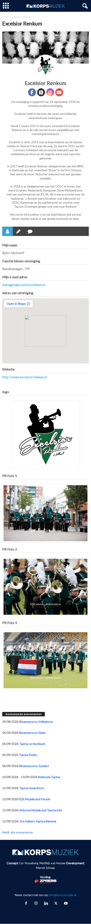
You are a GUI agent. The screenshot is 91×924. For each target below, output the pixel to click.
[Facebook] (26, 903)
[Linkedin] (46, 903)
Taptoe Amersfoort (31, 788)
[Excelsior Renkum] (45, 66)
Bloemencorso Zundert (34, 766)
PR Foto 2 (9, 549)
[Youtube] (65, 903)
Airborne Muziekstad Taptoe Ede (40, 810)
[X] (56, 903)
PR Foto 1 (9, 476)
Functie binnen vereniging (21, 261)
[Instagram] (36, 903)
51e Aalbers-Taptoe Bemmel (37, 821)
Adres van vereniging (17, 293)
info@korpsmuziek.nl (62, 895)
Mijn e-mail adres (14, 277)
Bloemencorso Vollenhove (36, 721)
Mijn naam (9, 245)
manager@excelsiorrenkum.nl (23, 285)
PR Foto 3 (9, 623)
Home (5, 16)
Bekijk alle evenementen (17, 832)
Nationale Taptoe (49, 777)
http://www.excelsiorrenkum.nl (24, 377)
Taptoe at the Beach (32, 744)
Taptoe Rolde (28, 755)
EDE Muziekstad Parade (34, 799)
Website (8, 369)
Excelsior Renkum (45, 83)
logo (5, 392)
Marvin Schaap (45, 868)
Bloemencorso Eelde (32, 733)
